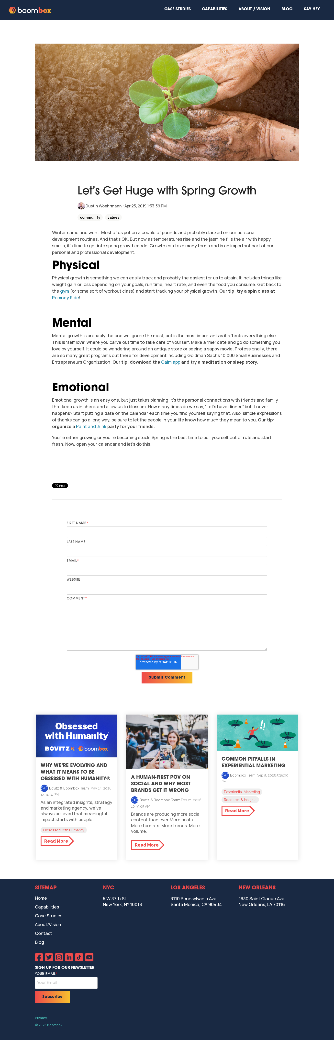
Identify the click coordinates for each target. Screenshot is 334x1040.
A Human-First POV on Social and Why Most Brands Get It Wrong (160, 784)
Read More (56, 841)
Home (41, 898)
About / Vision (254, 9)
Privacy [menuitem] (41, 1018)
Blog (287, 9)
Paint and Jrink (91, 426)
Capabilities (214, 9)
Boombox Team (243, 775)
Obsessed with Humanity (63, 830)
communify (90, 217)
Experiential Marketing (242, 792)
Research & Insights (240, 800)
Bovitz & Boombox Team (69, 788)
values (113, 217)
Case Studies (177, 9)
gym (64, 291)
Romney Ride (65, 297)
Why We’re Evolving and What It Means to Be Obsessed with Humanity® (75, 772)
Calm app (170, 362)
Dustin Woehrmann (103, 206)
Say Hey (312, 9)
